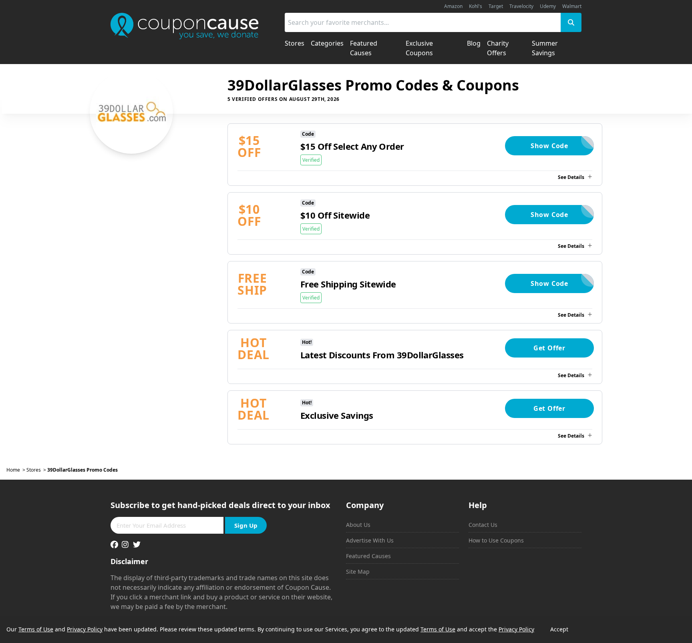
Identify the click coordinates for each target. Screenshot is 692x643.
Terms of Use (35, 629)
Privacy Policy (85, 629)
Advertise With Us (370, 540)
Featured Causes (368, 556)
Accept (559, 629)
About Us (358, 524)
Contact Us (483, 524)
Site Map (358, 571)
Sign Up (245, 525)
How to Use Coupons (496, 540)
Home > (16, 470)
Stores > (36, 470)
